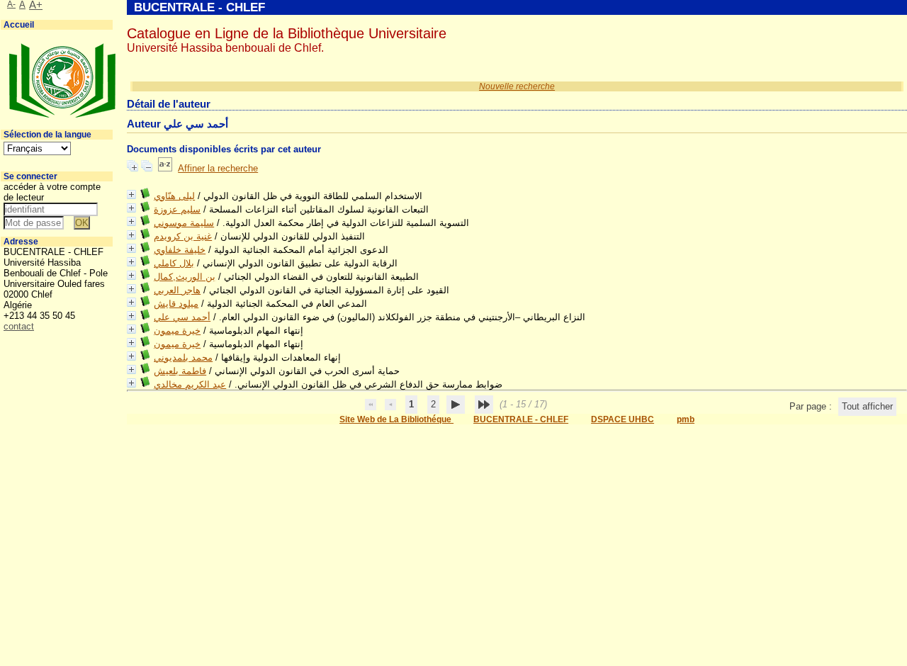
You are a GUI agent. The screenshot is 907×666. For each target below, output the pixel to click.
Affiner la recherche (218, 168)
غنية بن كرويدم (183, 236)
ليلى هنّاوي (174, 196)
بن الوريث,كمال (184, 276)
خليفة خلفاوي (179, 249)
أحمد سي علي (182, 317)
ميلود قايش (176, 303)
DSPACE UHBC (622, 419)
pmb (685, 419)
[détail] (131, 194)
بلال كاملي (174, 263)
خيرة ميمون (177, 330)
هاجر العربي (177, 290)
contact (19, 326)
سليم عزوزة (177, 209)
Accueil (19, 25)
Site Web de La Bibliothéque (396, 419)
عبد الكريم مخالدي (190, 384)
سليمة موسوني (184, 223)
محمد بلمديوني (183, 357)
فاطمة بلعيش (180, 371)
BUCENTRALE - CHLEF (520, 419)
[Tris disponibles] (165, 168)
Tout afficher (867, 406)
